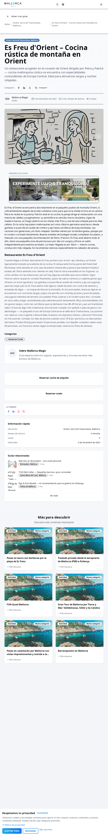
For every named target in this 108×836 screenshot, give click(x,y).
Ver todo (54, 495)
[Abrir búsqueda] (57, 4)
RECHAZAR (30, 831)
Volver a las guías (19, 16)
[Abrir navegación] (101, 4)
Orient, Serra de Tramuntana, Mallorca (27, 24)
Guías (7, 24)
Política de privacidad (14, 825)
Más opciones (45, 829)
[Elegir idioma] (63, 4)
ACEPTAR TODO (11, 831)
